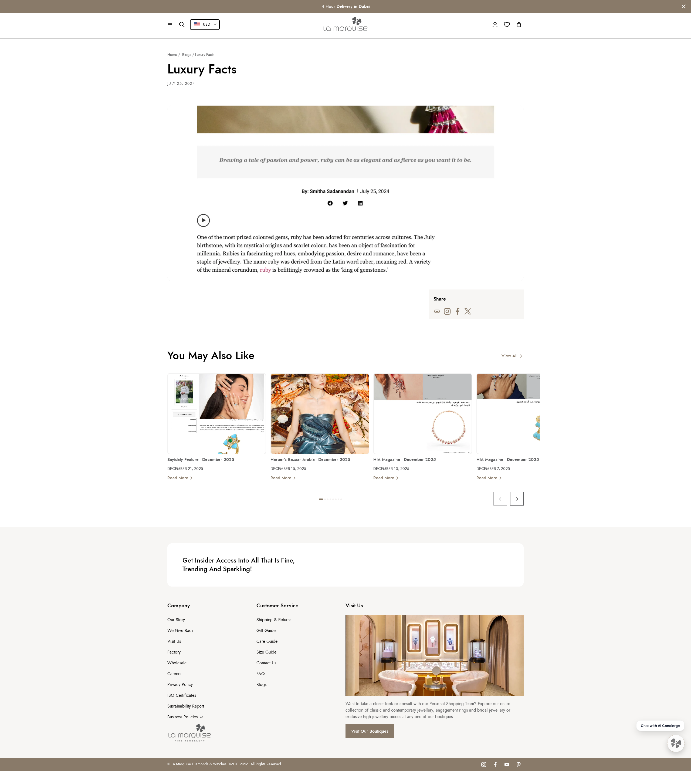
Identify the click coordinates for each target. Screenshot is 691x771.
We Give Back (180, 630)
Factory (174, 652)
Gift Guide (266, 630)
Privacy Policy (180, 684)
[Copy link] (437, 311)
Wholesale (177, 663)
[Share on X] (467, 311)
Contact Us (266, 663)
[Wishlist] (507, 25)
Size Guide (266, 652)
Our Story (176, 620)
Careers (174, 674)
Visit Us (174, 641)
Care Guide (266, 641)
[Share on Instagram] (447, 311)
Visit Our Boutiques (369, 731)
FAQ (260, 674)
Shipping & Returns (273, 620)
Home (172, 55)
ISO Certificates (181, 695)
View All (509, 356)
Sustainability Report (185, 706)
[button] (170, 25)
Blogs (186, 55)
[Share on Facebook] (457, 311)
